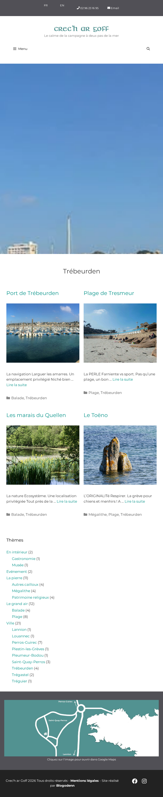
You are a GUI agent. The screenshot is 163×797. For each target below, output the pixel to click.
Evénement (16, 571)
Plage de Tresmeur (109, 293)
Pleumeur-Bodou (28, 655)
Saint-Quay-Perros (28, 662)
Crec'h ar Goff (81, 29)
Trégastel (20, 675)
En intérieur (16, 552)
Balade (17, 398)
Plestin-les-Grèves (28, 649)
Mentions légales (84, 781)
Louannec (21, 636)
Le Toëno (96, 415)
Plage (94, 393)
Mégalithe (98, 514)
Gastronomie (23, 559)
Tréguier (19, 681)
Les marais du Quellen (36, 415)
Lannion (19, 629)
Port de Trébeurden (32, 293)
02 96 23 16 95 (89, 8)
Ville (10, 623)
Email (114, 8)
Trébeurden (36, 398)
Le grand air (17, 604)
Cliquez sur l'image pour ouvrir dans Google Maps (81, 759)
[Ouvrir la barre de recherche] (148, 49)
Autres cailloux (25, 584)
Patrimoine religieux (30, 597)
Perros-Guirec (24, 642)
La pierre (14, 578)
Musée (18, 565)
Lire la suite (16, 385)
